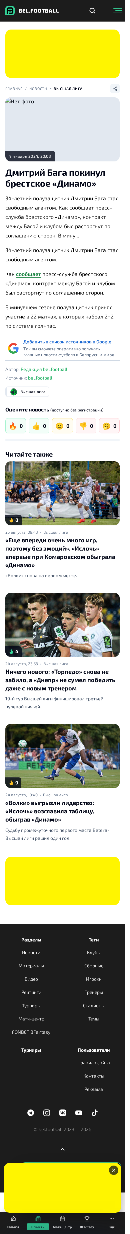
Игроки (94, 979)
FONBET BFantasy (31, 1032)
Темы (93, 1018)
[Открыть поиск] (92, 10)
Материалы (31, 965)
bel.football (40, 378)
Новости (38, 88)
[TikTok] (94, 1112)
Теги (94, 939)
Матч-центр (31, 1018)
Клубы (94, 952)
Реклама (93, 1089)
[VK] (62, 1112)
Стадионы (94, 1005)
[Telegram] (30, 1112)
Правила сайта (93, 1062)
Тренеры (94, 992)
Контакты (93, 1076)
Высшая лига (68, 88)
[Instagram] (46, 1112)
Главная (14, 88)
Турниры (31, 1005)
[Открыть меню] (117, 10)
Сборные (93, 965)
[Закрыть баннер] (113, 1170)
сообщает (28, 274)
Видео (31, 979)
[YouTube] (78, 1112)
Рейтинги (31, 992)
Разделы (31, 939)
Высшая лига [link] (55, 532)
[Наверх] (63, 1149)
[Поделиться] (115, 88)
